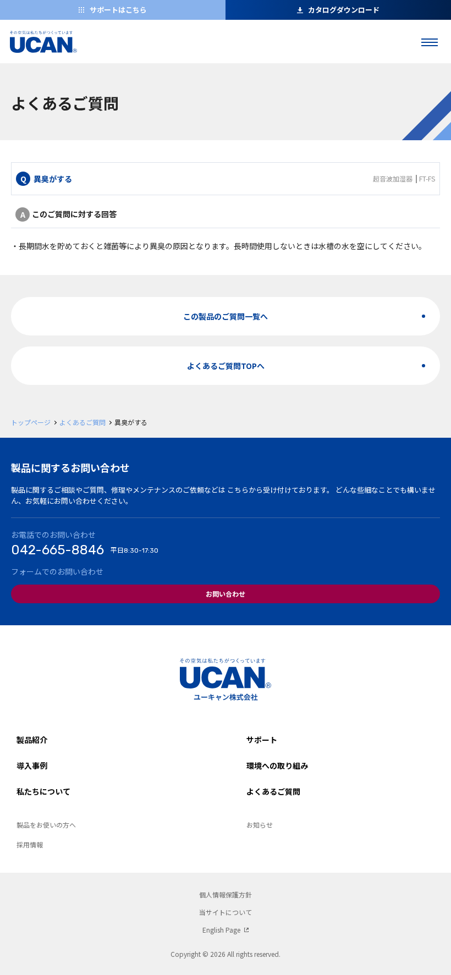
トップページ (31, 422)
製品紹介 (31, 739)
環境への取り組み (277, 765)
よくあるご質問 (82, 422)
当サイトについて (225, 912)
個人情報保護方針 (225, 894)
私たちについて (43, 791)
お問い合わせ (225, 593)
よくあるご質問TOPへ (226, 365)
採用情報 (29, 844)
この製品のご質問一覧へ (225, 316)
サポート (261, 739)
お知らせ (259, 824)
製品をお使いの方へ (46, 824)
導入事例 (31, 765)
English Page (221, 929)
